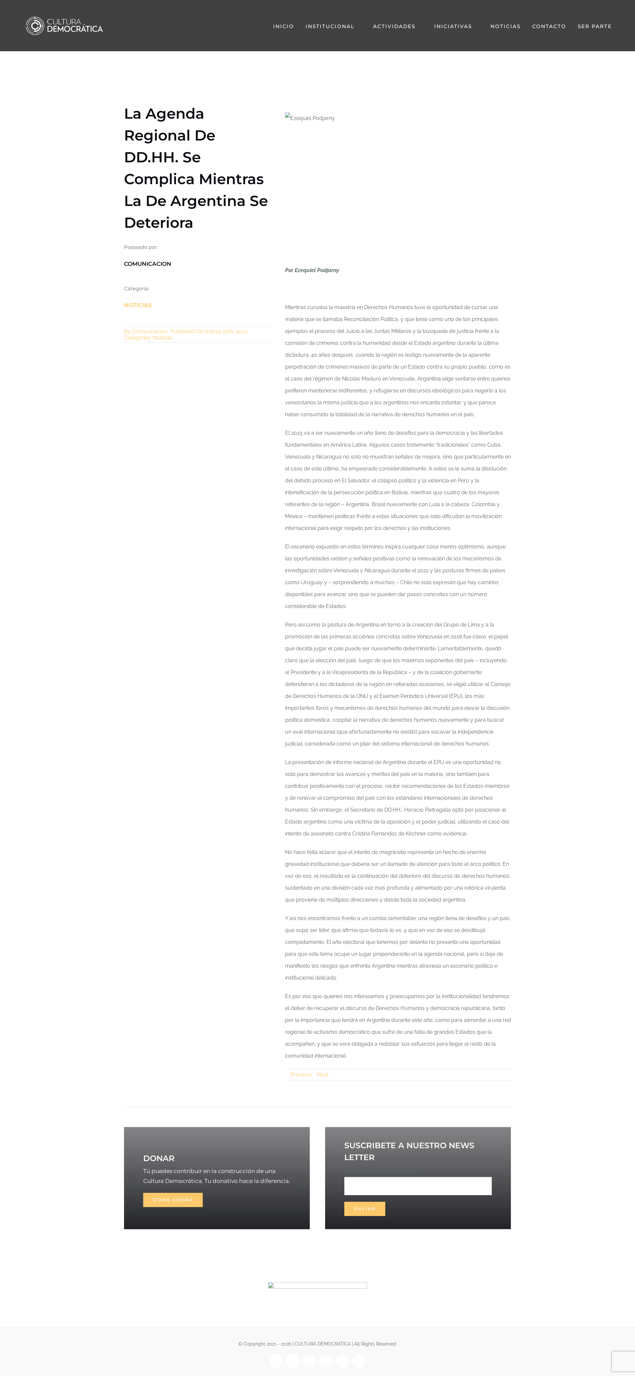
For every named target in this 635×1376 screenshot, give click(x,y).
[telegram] (358, 1361)
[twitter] (309, 1361)
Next (322, 1075)
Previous (301, 1075)
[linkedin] (342, 1361)
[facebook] (276, 1361)
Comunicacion (149, 331)
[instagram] (292, 1361)
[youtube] (325, 1361)
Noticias (138, 305)
